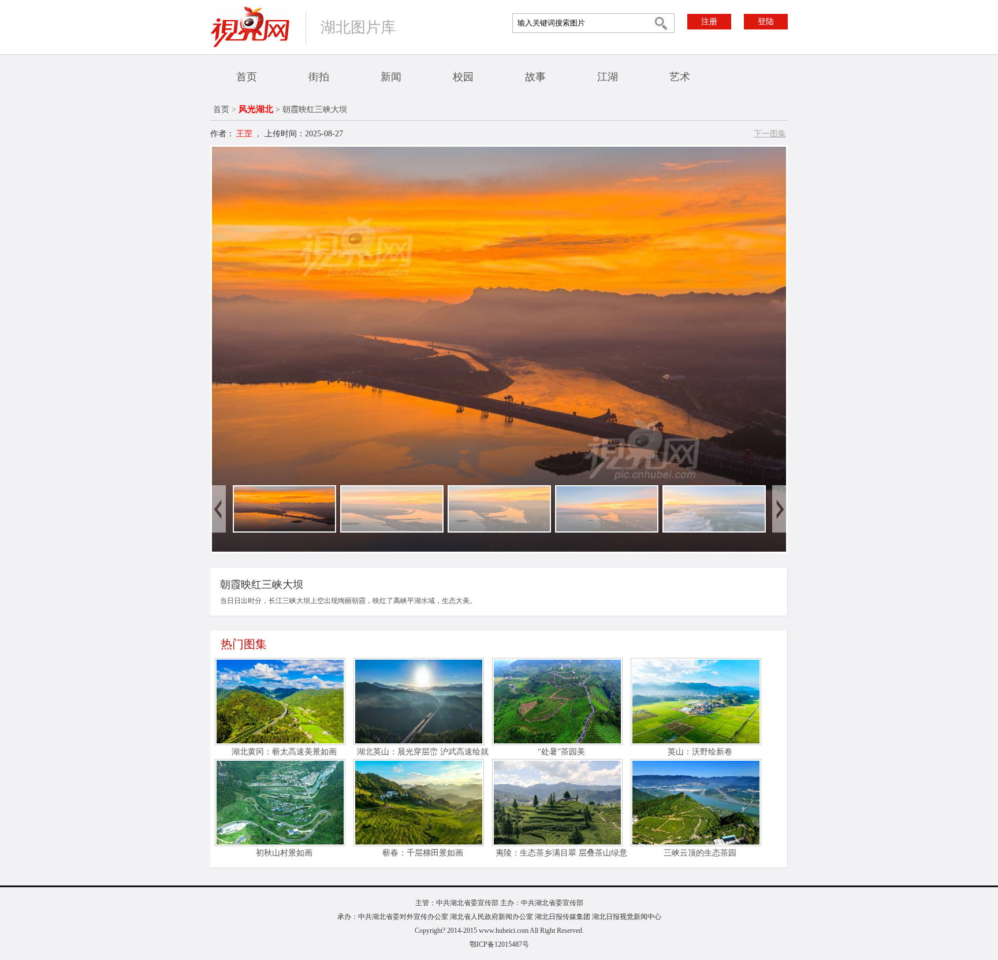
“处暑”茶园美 (561, 751)
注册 (709, 21)
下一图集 (770, 133)
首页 (246, 77)
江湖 (607, 77)
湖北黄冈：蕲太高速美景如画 (284, 751)
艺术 (679, 77)
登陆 (766, 21)
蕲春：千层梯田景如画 (422, 853)
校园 (463, 77)
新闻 (391, 77)
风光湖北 (256, 109)
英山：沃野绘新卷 (700, 751)
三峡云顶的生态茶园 (700, 853)
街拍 (318, 77)
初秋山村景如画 (284, 853)
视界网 (250, 26)
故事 (535, 77)
